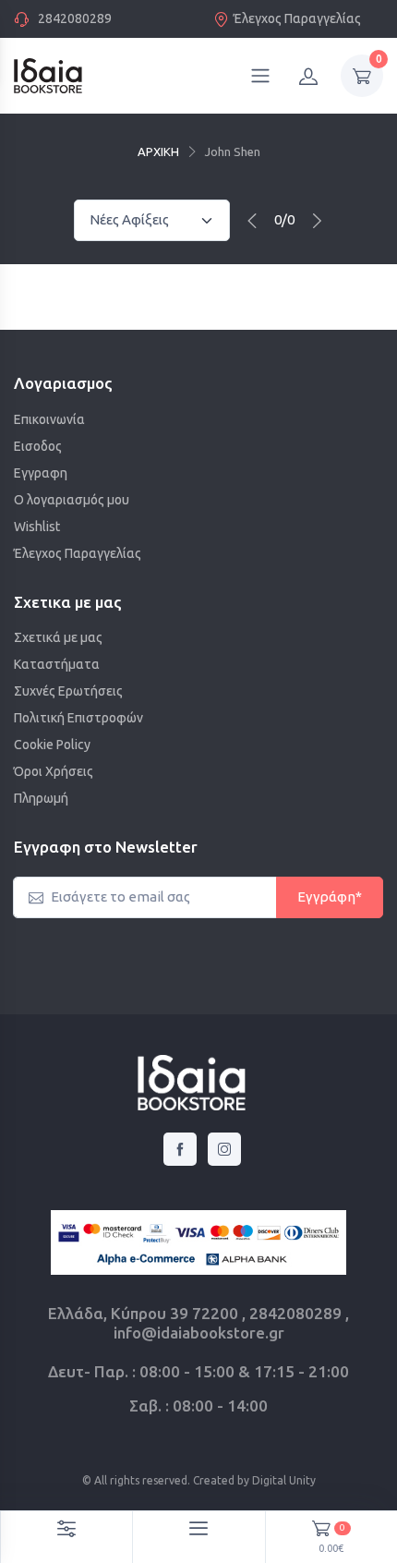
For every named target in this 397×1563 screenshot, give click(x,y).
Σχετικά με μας (58, 637)
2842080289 (75, 18)
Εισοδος (38, 446)
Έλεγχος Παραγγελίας (297, 18)
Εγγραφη (40, 473)
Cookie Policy (52, 744)
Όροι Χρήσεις (53, 771)
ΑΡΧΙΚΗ (158, 151)
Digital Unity (284, 1480)
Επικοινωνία (49, 419)
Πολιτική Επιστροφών (78, 717)
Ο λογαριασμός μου (71, 499)
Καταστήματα (57, 664)
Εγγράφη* (329, 896)
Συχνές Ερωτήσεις (68, 691)
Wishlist (37, 526)
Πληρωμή (41, 798)
